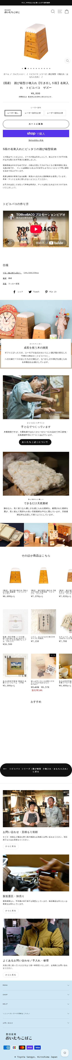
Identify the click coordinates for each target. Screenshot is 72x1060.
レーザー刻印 (36, 107)
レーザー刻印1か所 (33, 113)
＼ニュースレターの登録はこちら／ (16, 1013)
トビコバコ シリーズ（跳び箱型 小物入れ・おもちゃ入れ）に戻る (38, 770)
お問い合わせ (8, 1023)
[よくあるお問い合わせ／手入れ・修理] (36, 937)
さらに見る (10, 846)
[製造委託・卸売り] (36, 873)
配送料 (30, 97)
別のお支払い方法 (36, 140)
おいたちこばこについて (35, 442)
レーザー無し (13, 113)
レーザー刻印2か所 (55, 113)
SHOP (5, 994)
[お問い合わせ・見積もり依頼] (36, 808)
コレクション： (19, 74)
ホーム (6, 74)
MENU (5, 985)
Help (5, 1004)
